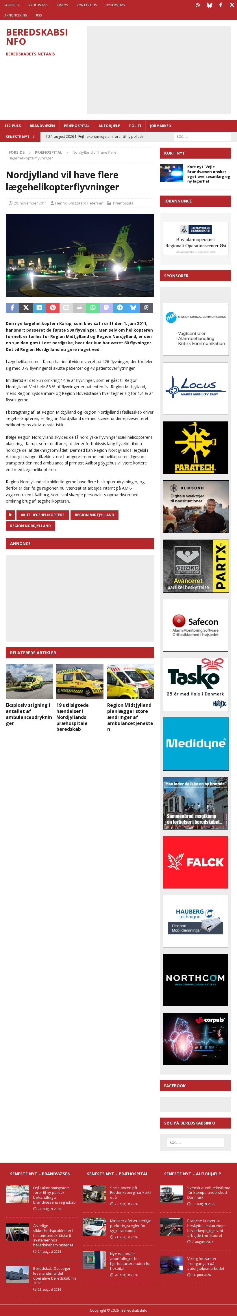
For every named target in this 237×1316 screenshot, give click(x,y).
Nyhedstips (115, 5)
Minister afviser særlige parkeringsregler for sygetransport (130, 1225)
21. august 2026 (126, 1237)
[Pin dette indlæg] (52, 308)
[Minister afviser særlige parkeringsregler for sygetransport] (94, 1227)
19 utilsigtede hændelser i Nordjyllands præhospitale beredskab (72, 717)
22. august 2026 (126, 1204)
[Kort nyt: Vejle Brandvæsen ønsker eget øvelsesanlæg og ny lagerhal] (171, 173)
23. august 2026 (49, 1289)
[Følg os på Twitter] (232, 5)
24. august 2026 (49, 1209)
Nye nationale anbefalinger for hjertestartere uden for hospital (130, 1261)
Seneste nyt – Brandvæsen (40, 1173)
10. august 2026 (203, 1204)
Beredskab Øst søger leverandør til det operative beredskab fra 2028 (55, 1276)
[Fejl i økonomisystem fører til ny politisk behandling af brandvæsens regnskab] (17, 1194)
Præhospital (77, 125)
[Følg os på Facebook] (221, 5)
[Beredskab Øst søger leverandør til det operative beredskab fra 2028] (17, 1274)
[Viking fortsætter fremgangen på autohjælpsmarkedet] (171, 1265)
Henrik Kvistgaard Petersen (79, 203)
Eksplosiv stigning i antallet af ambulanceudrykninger (29, 714)
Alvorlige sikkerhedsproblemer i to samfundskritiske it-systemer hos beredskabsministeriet (53, 1235)
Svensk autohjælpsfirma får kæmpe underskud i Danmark (208, 1192)
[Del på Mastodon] (106, 308)
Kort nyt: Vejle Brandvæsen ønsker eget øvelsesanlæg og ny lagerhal (208, 174)
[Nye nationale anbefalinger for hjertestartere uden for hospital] (94, 1260)
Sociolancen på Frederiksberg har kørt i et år (130, 1192)
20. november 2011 (30, 203)
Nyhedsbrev (38, 5)
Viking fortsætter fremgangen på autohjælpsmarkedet (205, 1263)
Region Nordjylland (30, 525)
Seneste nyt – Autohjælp (192, 1173)
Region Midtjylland (94, 514)
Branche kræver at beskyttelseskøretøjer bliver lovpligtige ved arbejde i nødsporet (206, 1228)
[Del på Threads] (146, 308)
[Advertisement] (163, 69)
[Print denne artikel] (79, 308)
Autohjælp (109, 125)
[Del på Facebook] (12, 308)
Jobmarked (160, 125)
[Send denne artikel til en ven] (66, 308)
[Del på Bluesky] (133, 308)
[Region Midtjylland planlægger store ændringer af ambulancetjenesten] (130, 681)
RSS (39, 15)
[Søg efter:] (202, 136)
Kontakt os (87, 5)
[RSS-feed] (198, 5)
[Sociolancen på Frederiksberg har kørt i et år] (94, 1194)
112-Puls (12, 125)
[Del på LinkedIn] (39, 308)
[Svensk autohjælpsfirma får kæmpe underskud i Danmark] (171, 1194)
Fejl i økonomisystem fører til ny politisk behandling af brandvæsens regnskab (54, 1195)
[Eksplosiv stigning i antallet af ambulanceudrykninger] (29, 681)
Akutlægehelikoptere (42, 514)
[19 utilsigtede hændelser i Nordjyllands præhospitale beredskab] (79, 681)
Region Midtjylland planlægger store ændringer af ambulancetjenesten (130, 717)
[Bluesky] (209, 5)
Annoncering (15, 15)
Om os (62, 5)
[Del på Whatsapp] (92, 308)
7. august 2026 (202, 1241)
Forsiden (12, 5)
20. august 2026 (126, 1275)
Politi (135, 125)
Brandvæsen (42, 125)
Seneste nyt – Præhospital (117, 1173)
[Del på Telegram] (119, 308)
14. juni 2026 (201, 1275)
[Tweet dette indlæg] (25, 308)
